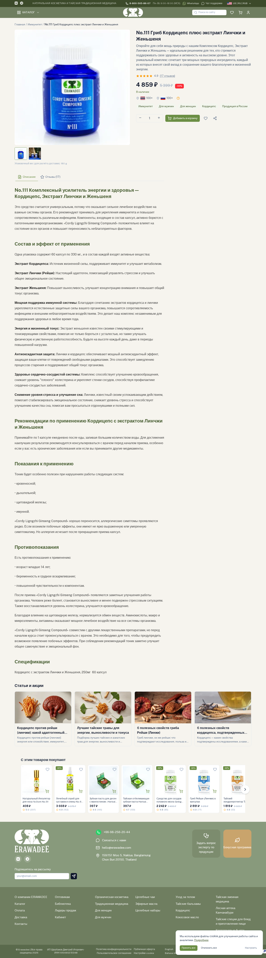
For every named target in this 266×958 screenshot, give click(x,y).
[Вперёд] (245, 789)
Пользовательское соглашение (114, 953)
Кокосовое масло (187, 917)
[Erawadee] (132, 12)
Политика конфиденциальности (113, 949)
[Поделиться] (214, 118)
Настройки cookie (144, 953)
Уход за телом (185, 897)
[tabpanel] (89, 429)
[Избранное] (232, 12)
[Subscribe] (74, 876)
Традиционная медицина (111, 903)
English (169, 949)
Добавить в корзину (185, 118)
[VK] (16, 4)
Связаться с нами (114, 840)
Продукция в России (235, 106)
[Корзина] (240, 12)
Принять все (189, 948)
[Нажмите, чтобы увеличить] (72, 87)
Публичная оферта (144, 949)
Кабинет (60, 917)
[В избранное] (47, 769)
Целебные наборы (147, 910)
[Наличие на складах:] (178, 98)
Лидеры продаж (65, 910)
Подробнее (201, 940)
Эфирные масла (146, 903)
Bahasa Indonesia (175, 953)
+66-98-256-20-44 (117, 832)
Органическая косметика (111, 897)
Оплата (20, 910)
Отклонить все (209, 948)
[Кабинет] (248, 12)
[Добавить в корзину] (47, 791)
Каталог (28, 12)
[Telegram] (21, 4)
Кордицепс (209, 106)
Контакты (21, 923)
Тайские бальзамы (188, 903)
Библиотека (63, 903)
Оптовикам (62, 897)
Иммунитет (35, 24)
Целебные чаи (145, 897)
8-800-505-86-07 (140, 3)
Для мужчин (166, 106)
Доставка (21, 917)
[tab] (26, 177)
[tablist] (89, 177)
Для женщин (188, 106)
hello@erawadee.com (116, 847)
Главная (20, 24)
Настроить (251, 948)
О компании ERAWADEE (31, 897)
